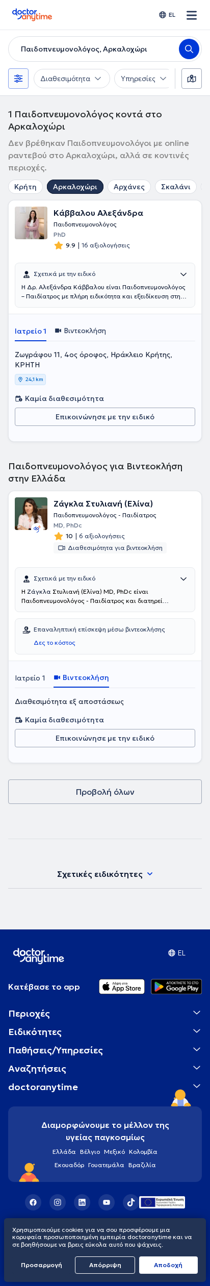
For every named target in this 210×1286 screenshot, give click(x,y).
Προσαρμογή (41, 1265)
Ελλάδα (64, 1151)
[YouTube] (106, 1202)
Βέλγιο (90, 1151)
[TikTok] (131, 1202)
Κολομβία (143, 1151)
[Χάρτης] (191, 78)
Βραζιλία (142, 1165)
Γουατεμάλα (106, 1165)
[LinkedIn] (82, 1202)
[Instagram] (57, 1202)
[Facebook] (33, 1202)
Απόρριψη (105, 1265)
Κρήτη (25, 186)
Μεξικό (114, 1151)
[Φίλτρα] (18, 78)
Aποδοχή (168, 1265)
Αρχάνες (129, 186)
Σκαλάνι (176, 186)
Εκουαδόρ (69, 1165)
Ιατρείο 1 (30, 331)
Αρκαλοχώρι (75, 186)
